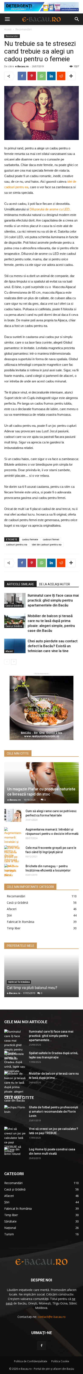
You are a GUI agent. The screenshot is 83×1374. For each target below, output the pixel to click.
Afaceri (9, 651)
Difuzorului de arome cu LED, (50, 209)
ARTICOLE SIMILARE (20, 584)
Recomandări (24, 29)
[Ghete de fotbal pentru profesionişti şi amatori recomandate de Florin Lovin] (15, 1112)
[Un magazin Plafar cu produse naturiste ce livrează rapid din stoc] (41, 783)
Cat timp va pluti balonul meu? (32, 987)
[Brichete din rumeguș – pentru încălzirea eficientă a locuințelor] (12, 870)
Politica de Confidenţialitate (30, 1361)
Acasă (7, 29)
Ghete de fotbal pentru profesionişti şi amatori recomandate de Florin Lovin (53, 1112)
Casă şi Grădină (14, 605)
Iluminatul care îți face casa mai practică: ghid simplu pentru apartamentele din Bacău (53, 600)
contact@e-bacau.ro (52, 1317)
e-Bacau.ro (22, 66)
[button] (77, 19)
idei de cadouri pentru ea (47, 544)
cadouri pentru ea (16, 544)
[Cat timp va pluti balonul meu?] (41, 975)
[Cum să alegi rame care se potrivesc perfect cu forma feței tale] (12, 815)
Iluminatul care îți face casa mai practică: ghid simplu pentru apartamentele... (51, 1036)
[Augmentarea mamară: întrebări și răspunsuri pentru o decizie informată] (12, 844)
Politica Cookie (60, 1361)
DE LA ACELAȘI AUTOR (54, 584)
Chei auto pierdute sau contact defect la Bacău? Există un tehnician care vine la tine (52, 646)
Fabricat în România (19, 982)
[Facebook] (41, 1345)
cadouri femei (51, 539)
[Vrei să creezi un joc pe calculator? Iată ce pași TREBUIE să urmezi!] (15, 1140)
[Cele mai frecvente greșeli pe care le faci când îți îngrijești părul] (12, 861)
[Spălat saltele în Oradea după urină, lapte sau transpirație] (15, 1062)
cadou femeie (30, 539)
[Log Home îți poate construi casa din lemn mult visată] (15, 1154)
